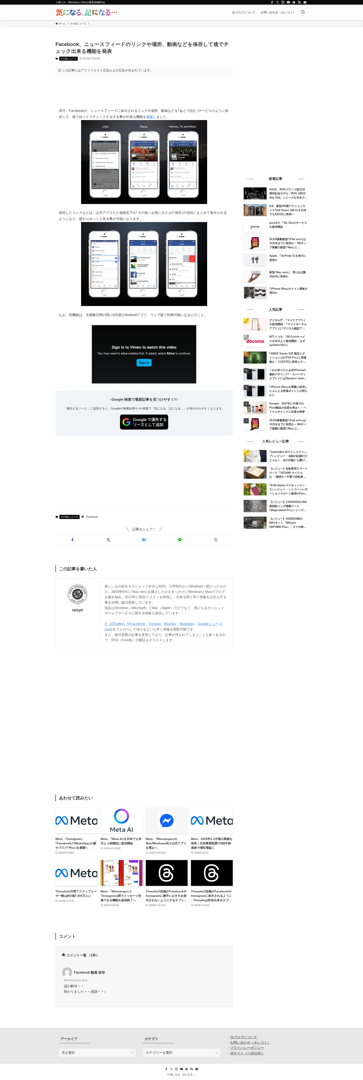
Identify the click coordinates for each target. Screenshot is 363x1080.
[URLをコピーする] (216, 539)
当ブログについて (243, 1037)
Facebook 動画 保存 (89, 972)
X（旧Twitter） (116, 624)
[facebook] (272, 2)
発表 (149, 117)
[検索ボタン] (303, 12)
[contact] (305, 2)
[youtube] (288, 2)
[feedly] (294, 2)
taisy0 (77, 610)
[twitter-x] (277, 2)
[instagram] (283, 2)
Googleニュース (210, 624)
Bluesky (170, 624)
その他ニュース (68, 58)
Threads (155, 624)
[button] (72, 539)
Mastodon (187, 624)
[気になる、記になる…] (86, 12)
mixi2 (109, 629)
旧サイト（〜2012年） (247, 1053)
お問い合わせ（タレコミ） (250, 1042)
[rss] (299, 2)
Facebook (92, 516)
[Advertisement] (144, 91)
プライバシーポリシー (247, 1048)
